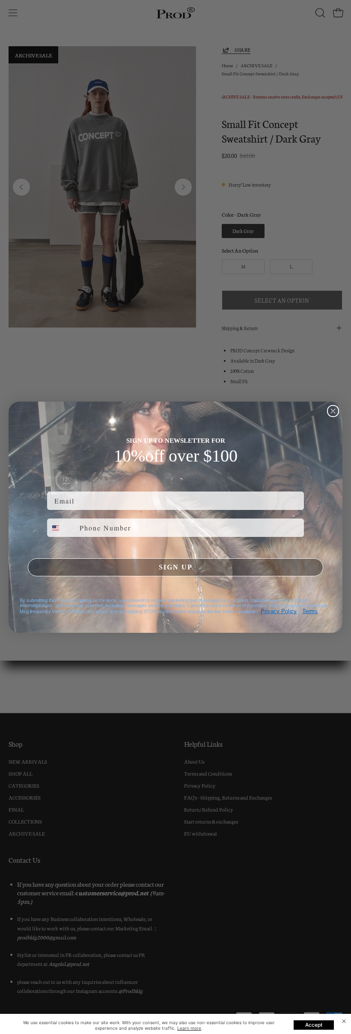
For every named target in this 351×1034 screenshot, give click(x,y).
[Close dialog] (333, 411)
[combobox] (61, 527)
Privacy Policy (279, 611)
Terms (310, 611)
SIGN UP (176, 567)
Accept (313, 1025)
